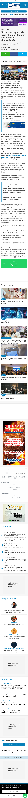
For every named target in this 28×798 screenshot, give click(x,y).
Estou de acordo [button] (14, 791)
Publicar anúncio (15, 744)
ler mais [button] (20, 787)
